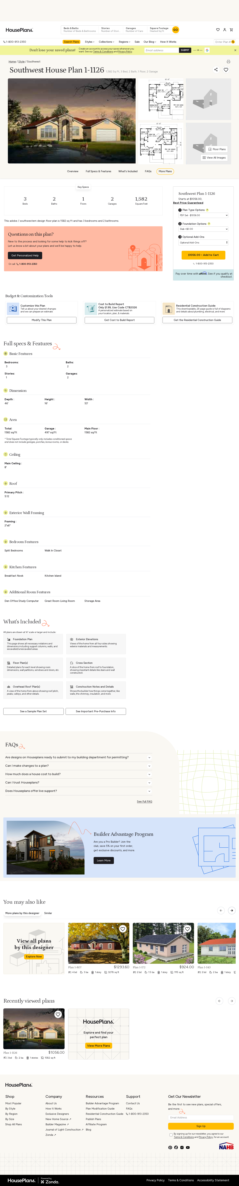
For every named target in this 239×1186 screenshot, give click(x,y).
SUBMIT (185, 50)
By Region (11, 1113)
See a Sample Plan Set (33, 711)
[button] (236, 51)
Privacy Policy (125, 51)
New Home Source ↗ (58, 1119)
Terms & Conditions (103, 51)
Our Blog (149, 41)
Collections (105, 41)
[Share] (216, 70)
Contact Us (133, 1103)
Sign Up (201, 1126)
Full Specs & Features (98, 171)
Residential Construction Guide (104, 1113)
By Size (9, 1119)
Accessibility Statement (213, 1180)
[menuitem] (72, 41)
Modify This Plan (42, 320)
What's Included (128, 171)
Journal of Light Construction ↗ (64, 1129)
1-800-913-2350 (16, 41)
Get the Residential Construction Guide (197, 320)
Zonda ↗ (50, 1134)
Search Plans (71, 41)
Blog (88, 1129)
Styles (88, 41)
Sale (137, 41)
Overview (72, 171)
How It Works (168, 41)
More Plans (165, 171)
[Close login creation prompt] (236, 51)
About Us (51, 1103)
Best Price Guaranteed (188, 202)
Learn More (104, 860)
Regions (123, 41)
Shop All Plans (13, 1124)
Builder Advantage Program (102, 1103)
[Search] (233, 42)
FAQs (148, 171)
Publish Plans (93, 1119)
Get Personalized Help (25, 255)
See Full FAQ (144, 801)
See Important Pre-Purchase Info (96, 711)
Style (21, 61)
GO (175, 30)
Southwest (33, 61)
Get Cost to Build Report (119, 320)
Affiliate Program (96, 1124)
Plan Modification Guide (100, 1108)
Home (12, 61)
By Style (10, 1108)
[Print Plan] (229, 60)
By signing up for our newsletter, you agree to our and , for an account (201, 1135)
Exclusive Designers (57, 1113)
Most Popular (13, 1103)
